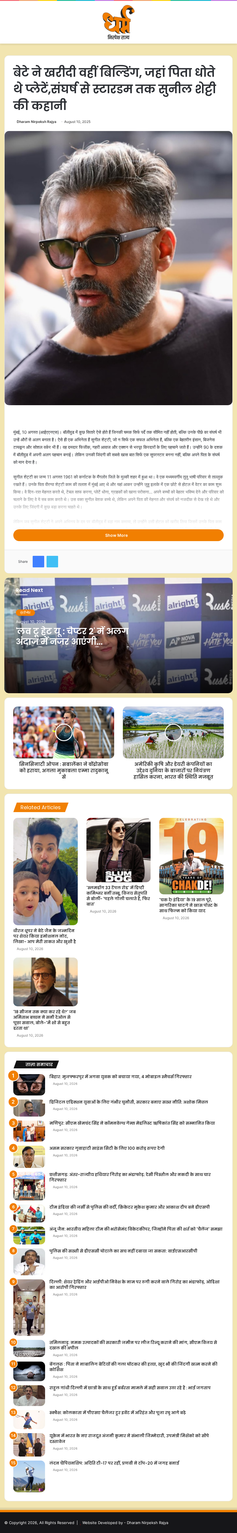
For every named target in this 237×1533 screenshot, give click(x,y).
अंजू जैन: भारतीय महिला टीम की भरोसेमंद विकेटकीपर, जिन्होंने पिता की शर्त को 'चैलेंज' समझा (136, 1229)
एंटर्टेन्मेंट (25, 612)
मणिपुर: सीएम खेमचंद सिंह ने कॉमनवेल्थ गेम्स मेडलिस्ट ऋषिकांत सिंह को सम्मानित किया (132, 1123)
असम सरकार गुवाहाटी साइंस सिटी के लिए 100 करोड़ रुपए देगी (107, 1148)
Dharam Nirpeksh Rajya (36, 121)
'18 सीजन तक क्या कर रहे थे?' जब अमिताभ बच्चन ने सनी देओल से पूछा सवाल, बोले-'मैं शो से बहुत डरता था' (44, 1020)
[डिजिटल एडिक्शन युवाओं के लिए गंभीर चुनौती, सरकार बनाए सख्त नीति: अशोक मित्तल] (29, 1108)
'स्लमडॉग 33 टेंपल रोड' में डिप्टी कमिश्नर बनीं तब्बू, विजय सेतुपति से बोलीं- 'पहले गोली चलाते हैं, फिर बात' (118, 896)
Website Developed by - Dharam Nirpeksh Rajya (125, 1522)
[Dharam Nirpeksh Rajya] (118, 22)
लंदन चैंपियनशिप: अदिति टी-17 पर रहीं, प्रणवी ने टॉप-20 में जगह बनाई (114, 1463)
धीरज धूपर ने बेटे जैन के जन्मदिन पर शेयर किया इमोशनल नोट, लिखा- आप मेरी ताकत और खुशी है (44, 936)
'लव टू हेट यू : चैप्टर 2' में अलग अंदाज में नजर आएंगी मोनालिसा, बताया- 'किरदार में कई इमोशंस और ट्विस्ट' (73, 647)
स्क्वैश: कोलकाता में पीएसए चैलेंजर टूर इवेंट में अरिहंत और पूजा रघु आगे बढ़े (117, 1413)
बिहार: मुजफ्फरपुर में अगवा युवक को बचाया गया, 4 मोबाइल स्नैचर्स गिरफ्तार (120, 1077)
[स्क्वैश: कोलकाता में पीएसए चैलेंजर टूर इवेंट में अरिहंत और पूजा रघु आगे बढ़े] (29, 1419)
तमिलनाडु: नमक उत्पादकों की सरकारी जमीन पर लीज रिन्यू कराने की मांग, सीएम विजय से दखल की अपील (133, 1345)
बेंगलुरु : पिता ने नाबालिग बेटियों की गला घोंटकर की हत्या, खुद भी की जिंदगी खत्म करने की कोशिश (133, 1367)
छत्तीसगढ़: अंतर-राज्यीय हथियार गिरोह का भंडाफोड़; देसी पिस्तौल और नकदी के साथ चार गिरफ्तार (130, 1177)
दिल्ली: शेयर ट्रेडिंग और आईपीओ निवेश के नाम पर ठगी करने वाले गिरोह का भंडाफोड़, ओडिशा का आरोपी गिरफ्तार (134, 1285)
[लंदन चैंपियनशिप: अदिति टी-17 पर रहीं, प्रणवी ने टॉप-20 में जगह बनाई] (29, 1476)
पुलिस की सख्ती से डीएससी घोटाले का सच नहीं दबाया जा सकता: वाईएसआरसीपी (123, 1251)
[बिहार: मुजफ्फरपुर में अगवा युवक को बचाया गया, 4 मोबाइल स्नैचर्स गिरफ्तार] (29, 1084)
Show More (117, 535)
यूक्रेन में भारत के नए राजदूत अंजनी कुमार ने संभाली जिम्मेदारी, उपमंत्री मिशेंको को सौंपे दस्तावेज (129, 1438)
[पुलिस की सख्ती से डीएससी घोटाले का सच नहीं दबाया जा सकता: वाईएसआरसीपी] (29, 1261)
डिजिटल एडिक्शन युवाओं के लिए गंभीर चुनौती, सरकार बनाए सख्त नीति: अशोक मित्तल (128, 1102)
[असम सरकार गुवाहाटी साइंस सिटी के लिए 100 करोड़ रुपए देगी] (29, 1157)
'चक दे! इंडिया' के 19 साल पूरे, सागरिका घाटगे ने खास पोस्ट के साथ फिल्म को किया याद (188, 905)
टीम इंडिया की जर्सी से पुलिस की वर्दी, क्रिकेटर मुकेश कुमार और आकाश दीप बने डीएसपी (129, 1207)
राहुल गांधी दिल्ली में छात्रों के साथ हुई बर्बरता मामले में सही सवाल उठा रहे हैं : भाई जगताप (130, 1388)
